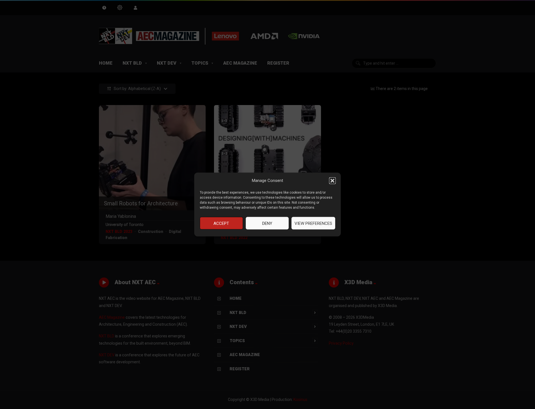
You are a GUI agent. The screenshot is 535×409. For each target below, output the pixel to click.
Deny (267, 223)
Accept (221, 223)
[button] (332, 180)
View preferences (313, 223)
